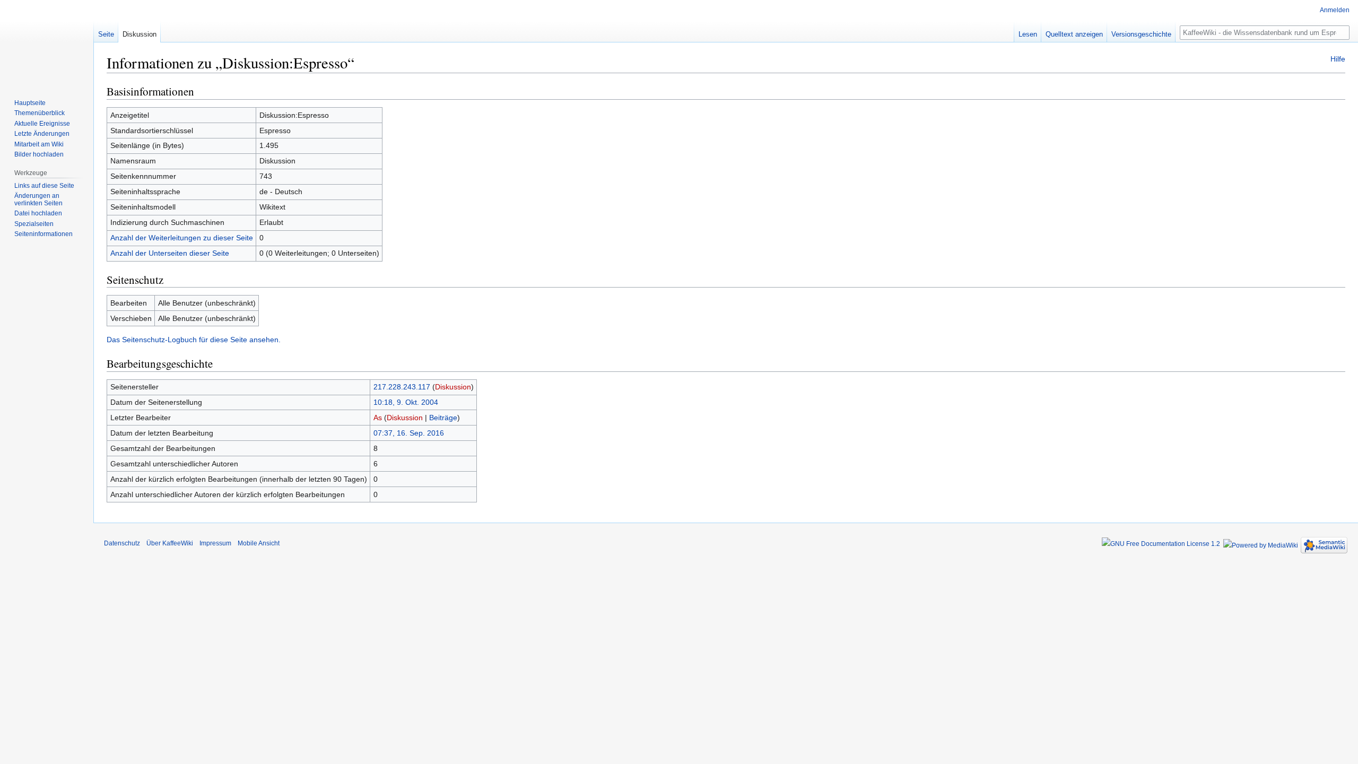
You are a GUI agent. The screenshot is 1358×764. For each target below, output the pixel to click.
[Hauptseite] (46, 42)
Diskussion (453, 387)
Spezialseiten (34, 224)
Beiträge (443, 417)
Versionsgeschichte (1141, 34)
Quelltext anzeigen (1074, 34)
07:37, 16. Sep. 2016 (408, 433)
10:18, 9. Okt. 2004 (405, 402)
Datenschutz (122, 543)
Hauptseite (30, 103)
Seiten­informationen (43, 234)
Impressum (215, 543)
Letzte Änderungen (41, 133)
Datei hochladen (38, 213)
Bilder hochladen (39, 154)
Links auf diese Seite (44, 185)
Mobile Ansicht (259, 543)
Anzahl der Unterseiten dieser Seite (169, 253)
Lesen (1028, 34)
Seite (106, 34)
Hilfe (1337, 59)
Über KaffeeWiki (169, 543)
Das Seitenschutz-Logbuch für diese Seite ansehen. (194, 339)
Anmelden (1335, 10)
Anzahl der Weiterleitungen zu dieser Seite (181, 237)
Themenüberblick (39, 113)
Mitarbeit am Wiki (39, 144)
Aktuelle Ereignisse (42, 123)
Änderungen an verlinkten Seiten (38, 199)
